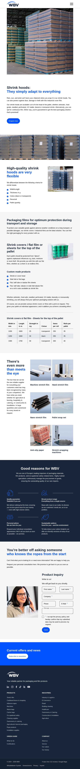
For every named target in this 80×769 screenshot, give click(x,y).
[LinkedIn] (8, 687)
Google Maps (63, 762)
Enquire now (13, 121)
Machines (10, 706)
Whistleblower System (14, 765)
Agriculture (45, 718)
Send (46, 630)
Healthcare (45, 709)
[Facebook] (16, 687)
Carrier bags (11, 712)
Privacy (35, 765)
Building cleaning (47, 706)
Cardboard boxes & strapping (16, 700)
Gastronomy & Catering (49, 712)
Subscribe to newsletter (17, 656)
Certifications (11, 744)
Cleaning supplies (12, 718)
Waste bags (10, 709)
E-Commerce (46, 700)
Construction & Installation (50, 715)
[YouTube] (28, 687)
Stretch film (10, 697)
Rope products (11, 727)
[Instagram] (12, 687)
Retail (44, 703)
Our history (45, 750)
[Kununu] (24, 687)
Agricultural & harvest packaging (17, 724)
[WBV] (13, 4)
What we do (10, 741)
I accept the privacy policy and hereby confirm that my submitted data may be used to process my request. (57, 620)
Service (44, 744)
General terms (27, 765)
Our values (45, 747)
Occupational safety (13, 715)
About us (45, 741)
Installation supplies (13, 730)
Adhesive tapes (12, 703)
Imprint (42, 765)
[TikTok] (20, 687)
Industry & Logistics (48, 697)
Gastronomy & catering (14, 721)
